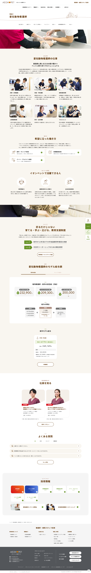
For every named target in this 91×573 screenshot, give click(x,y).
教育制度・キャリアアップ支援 (59, 534)
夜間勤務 (55, 441)
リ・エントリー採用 (62, 556)
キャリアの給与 (57, 272)
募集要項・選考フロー (73, 534)
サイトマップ (20, 567)
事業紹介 (36, 557)
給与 (53, 24)
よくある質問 (71, 541)
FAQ (70, 24)
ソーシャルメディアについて (25, 571)
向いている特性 (37, 24)
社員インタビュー (43, 534)
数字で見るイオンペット (48, 553)
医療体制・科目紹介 (14, 536)
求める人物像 (37, 553)
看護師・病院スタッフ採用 (81, 2)
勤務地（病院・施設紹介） (59, 543)
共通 (35, 441)
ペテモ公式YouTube (14, 556)
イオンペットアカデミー (48, 557)
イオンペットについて (40, 551)
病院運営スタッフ (28, 536)
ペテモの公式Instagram (15, 558)
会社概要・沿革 (37, 555)
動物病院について (14, 534)
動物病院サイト (45, 567)
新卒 (41, 441)
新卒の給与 (33, 272)
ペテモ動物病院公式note (15, 561)
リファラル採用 (62, 554)
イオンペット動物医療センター (57, 567)
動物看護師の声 (61, 24)
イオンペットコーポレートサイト (31, 567)
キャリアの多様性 (57, 541)
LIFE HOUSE (69, 567)
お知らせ (37, 560)
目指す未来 (46, 555)
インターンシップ (72, 536)
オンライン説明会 (72, 538)
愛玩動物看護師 (28, 534)
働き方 (28, 24)
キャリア (46, 24)
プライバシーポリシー (14, 571)
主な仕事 (20, 24)
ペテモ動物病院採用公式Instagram (17, 559)
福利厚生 (55, 538)
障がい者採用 (61, 559)
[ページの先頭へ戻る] (89, 571)
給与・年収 (56, 536)
